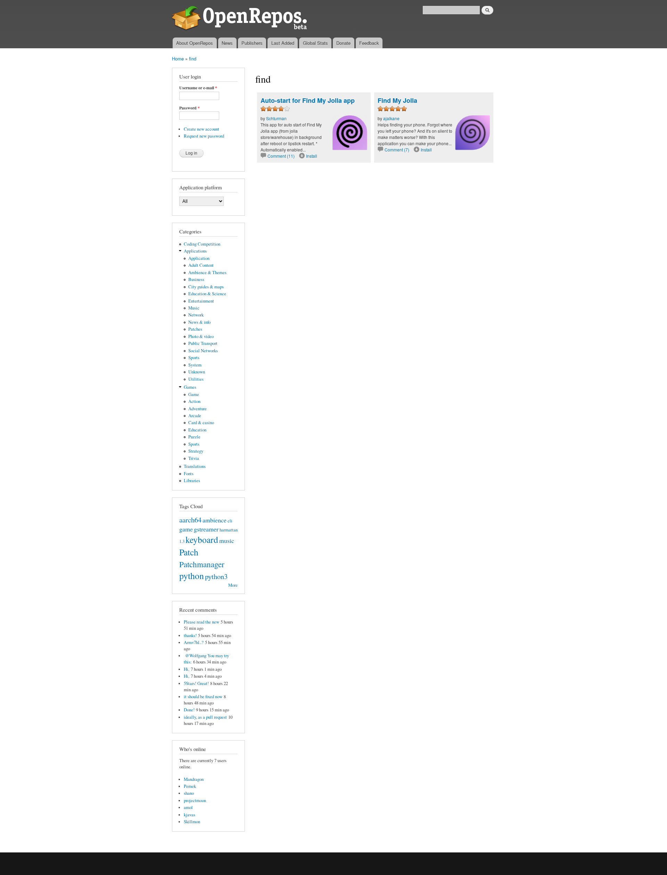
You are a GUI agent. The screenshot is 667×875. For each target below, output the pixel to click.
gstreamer (206, 529)
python (191, 575)
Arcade (194, 416)
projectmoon (195, 800)
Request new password (204, 136)
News (227, 43)
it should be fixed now (203, 697)
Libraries (192, 481)
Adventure (197, 409)
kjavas (189, 815)
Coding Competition (202, 244)
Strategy (195, 451)
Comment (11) (281, 156)
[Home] (240, 19)
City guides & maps (206, 287)
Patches (195, 329)
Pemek (190, 786)
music (226, 540)
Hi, (186, 669)
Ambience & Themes (207, 272)
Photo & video (201, 336)
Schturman (276, 118)
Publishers (252, 43)
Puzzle (194, 437)
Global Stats (315, 43)
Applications (195, 251)
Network (196, 315)
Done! (189, 710)
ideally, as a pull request (205, 717)
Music (193, 308)
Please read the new (201, 622)
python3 (216, 576)
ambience (215, 520)
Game (193, 394)
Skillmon (192, 822)
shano (189, 793)
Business (196, 279)
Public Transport (202, 343)
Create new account (201, 129)
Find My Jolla (397, 100)
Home (178, 58)
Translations (195, 466)
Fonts (188, 474)
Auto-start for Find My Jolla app (308, 100)
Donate (343, 43)
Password (189, 108)
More (233, 585)
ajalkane (391, 118)
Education (197, 430)
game (186, 529)
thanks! (190, 635)
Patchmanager (201, 564)
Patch (188, 552)
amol (188, 807)
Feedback (369, 43)
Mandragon (194, 779)
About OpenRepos (194, 43)
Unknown (196, 372)
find (192, 58)
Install (311, 156)
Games (190, 387)
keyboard (202, 539)
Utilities (196, 379)
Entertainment (201, 301)
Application (198, 258)
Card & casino (201, 423)
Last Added (282, 43)
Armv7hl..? (194, 642)
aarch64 (190, 520)
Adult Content (201, 265)
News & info (199, 322)
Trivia (193, 458)
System (194, 365)
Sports (193, 358)
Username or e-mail (198, 88)
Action (194, 401)
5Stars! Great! (196, 683)
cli (230, 521)
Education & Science (207, 294)
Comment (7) (397, 149)
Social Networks (203, 351)
